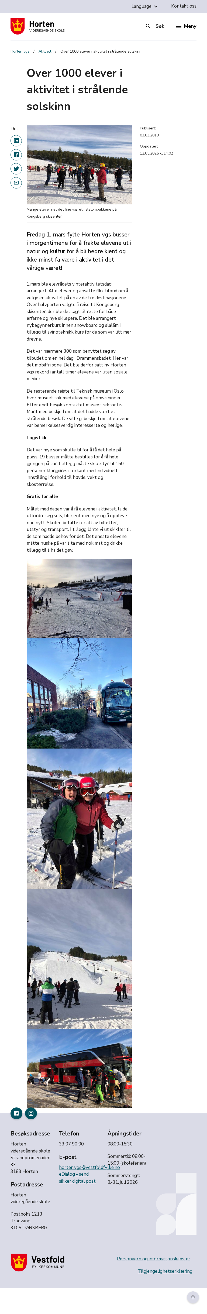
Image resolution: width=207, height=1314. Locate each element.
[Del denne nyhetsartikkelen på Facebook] (16, 154)
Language (145, 6)
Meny (190, 26)
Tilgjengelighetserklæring (165, 1271)
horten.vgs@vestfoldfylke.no (89, 1167)
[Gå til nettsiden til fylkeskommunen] (39, 1262)
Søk (154, 26)
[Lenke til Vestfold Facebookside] (16, 1113)
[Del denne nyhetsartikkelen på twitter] (16, 168)
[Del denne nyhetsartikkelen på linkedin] (16, 140)
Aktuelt (45, 51)
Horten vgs (20, 51)
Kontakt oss (183, 6)
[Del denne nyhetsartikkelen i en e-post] (16, 182)
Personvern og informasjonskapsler (153, 1259)
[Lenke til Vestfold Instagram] (31, 1113)
